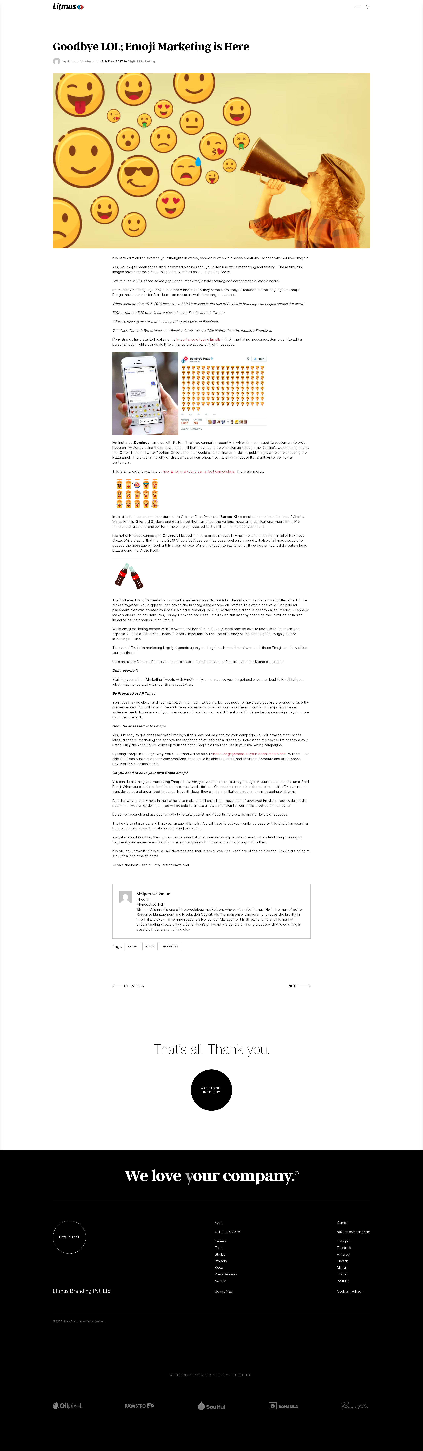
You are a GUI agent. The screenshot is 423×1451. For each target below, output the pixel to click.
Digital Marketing (141, 61)
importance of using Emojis (199, 339)
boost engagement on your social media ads (249, 754)
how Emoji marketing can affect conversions (199, 471)
